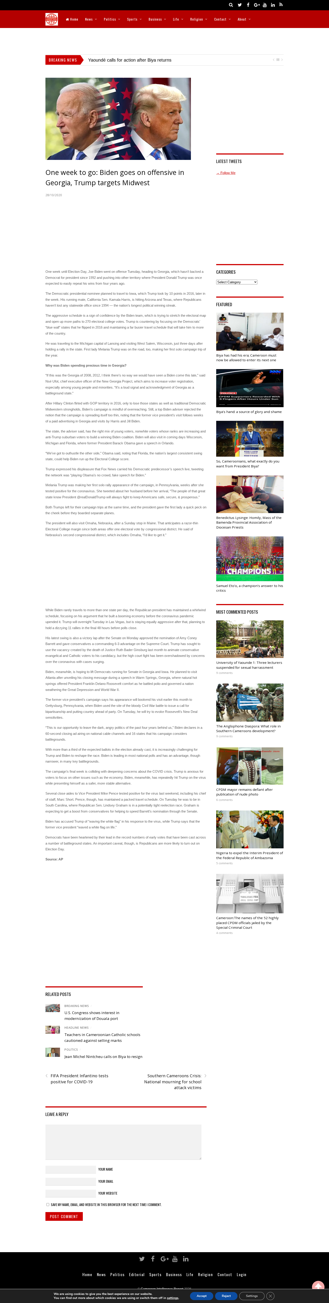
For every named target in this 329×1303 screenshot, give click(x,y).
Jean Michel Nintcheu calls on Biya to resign (103, 1062)
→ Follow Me (225, 179)
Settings (252, 1296)
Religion (196, 19)
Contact (220, 19)
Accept (202, 1296)
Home (73, 19)
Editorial (137, 1281)
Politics (110, 19)
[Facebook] (248, 4)
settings (172, 1298)
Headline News (76, 1034)
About (242, 19)
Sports (132, 19)
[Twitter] (240, 4)
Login (242, 1281)
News (89, 19)
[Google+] (256, 4)
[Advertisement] (164, 40)
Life (176, 19)
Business (155, 19)
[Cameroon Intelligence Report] (51, 22)
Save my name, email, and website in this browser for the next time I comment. (106, 1210)
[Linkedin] (273, 4)
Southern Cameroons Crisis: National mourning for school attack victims (175, 1088)
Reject (226, 1296)
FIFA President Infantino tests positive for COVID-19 (76, 1085)
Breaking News (76, 1012)
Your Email (105, 1187)
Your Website (107, 1199)
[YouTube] (264, 4)
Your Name (105, 1175)
